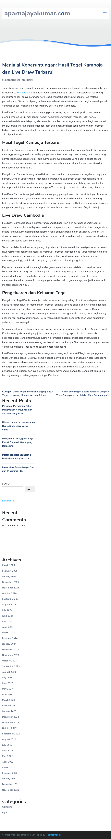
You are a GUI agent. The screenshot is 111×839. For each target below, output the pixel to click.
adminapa (27, 80)
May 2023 (7, 688)
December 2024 (10, 582)
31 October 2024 (11, 80)
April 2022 (7, 761)
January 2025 (9, 576)
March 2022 (8, 767)
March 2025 (8, 565)
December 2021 (10, 784)
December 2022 (10, 716)
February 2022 (10, 773)
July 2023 (7, 677)
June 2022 (7, 750)
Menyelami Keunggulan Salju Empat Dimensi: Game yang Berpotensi (17, 442)
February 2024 (10, 638)
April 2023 (7, 694)
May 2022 (7, 756)
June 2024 (7, 615)
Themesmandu (53, 834)
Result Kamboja (25, 92)
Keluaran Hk (8, 500)
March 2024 (8, 632)
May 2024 (7, 621)
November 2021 (10, 789)
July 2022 (7, 745)
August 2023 (9, 672)
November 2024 (10, 587)
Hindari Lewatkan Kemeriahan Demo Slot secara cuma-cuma (18, 426)
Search (6, 483)
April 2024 (7, 627)
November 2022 (10, 722)
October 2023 (9, 660)
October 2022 (9, 728)
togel (5, 812)
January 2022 (9, 778)
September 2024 (11, 599)
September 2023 (11, 666)
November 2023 (10, 655)
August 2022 (9, 739)
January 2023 (9, 711)
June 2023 (7, 683)
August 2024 (9, 604)
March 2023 (8, 700)
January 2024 (9, 643)
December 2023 (10, 649)
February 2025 (10, 570)
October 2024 (9, 593)
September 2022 (11, 733)
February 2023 (10, 705)
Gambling (7, 806)
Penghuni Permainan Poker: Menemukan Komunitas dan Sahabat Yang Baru (17, 409)
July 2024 (7, 610)
